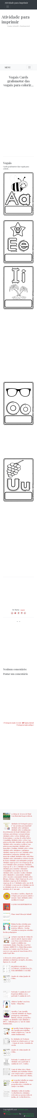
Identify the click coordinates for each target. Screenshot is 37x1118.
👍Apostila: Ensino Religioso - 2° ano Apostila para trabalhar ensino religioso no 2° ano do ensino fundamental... (22, 1031)
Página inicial (29, 723)
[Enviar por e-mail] (12, 614)
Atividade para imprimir (16, 2)
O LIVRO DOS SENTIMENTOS (21, 904)
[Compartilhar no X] (15, 614)
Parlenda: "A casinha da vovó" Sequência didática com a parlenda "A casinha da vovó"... (21, 994)
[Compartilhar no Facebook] (18, 614)
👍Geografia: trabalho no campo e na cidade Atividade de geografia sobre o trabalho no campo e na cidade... (22, 1083)
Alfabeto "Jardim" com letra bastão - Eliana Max (20, 1003)
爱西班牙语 (30, 1116)
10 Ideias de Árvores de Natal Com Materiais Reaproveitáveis (21, 815)
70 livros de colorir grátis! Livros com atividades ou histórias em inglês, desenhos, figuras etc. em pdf (18, 960)
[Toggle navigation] (7, 7)
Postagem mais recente (12, 723)
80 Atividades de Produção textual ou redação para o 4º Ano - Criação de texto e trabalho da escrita (22, 1042)
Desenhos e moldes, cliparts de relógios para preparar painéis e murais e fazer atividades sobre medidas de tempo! (22, 897)
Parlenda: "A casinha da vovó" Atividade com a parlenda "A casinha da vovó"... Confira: (20, 1062)
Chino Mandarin (28, 1114)
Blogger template (12, 1114)
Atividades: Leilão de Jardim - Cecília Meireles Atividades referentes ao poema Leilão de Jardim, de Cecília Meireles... (21, 1094)
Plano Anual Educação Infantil (21, 914)
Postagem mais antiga (25, 725)
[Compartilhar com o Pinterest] (21, 614)
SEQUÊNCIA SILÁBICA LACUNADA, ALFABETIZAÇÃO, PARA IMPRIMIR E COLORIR (21, 968)
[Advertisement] (18, 44)
